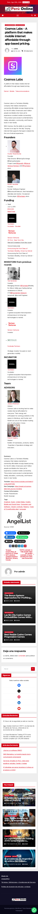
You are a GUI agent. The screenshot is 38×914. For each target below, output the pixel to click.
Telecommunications (22, 91)
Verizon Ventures (13, 238)
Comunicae (8, 815)
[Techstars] (12, 218)
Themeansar (19, 910)
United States (20, 502)
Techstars (11, 224)
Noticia (7, 795)
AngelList (7, 502)
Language (22, 509)
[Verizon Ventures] (12, 232)
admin (16, 49)
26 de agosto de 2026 (13, 864)
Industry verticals (17, 507)
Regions (26, 507)
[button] (32, 15)
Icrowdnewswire (9, 25)
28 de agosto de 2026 (13, 803)
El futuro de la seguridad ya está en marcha (18, 721)
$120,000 (11, 209)
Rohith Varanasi (13, 184)
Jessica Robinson (13, 404)
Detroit (6, 91)
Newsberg (29, 908)
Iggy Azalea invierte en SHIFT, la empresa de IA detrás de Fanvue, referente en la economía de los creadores (18, 728)
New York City (19, 240)
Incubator (11, 226)
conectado (21, 656)
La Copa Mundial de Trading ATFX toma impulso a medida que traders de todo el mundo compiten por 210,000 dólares (17, 736)
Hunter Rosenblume (14, 154)
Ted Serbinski (12, 281)
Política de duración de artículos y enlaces (15, 887)
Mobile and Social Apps (12, 504)
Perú (12, 795)
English (28, 502)
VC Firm (10, 240)
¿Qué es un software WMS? (12, 750)
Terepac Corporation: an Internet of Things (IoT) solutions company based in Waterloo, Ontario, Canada (12, 555)
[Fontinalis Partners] (12, 340)
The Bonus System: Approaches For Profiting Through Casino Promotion (18, 597)
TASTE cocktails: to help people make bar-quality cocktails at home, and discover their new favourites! (25, 554)
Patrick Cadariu (13, 438)
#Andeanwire (28, 51)
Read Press (11, 211)
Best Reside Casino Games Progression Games (18, 635)
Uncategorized (20, 25)
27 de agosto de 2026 (13, 823)
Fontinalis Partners (14, 346)
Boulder (18, 226)
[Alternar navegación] (18, 15)
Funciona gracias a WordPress (13, 908)
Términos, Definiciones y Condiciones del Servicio (18, 882)
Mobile (12, 91)
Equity (13, 502)
